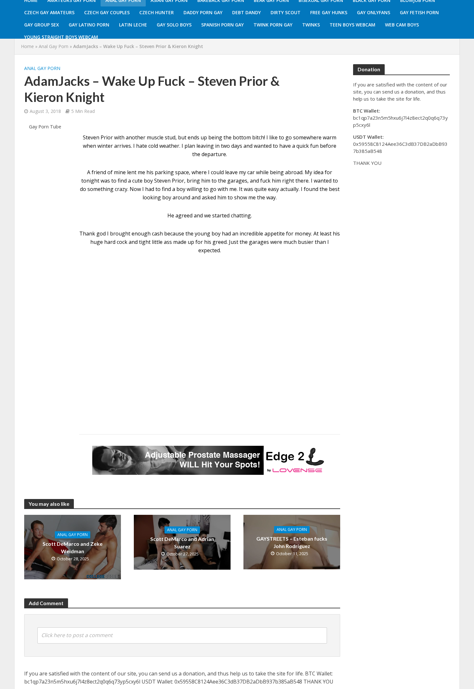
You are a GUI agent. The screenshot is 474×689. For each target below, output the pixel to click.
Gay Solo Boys (174, 25)
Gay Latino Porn (89, 25)
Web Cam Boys (402, 25)
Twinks (311, 25)
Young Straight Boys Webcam (61, 37)
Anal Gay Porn (53, 46)
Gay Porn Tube (45, 127)
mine (120, 172)
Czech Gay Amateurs (49, 12)
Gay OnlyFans (373, 12)
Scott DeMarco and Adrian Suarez (182, 542)
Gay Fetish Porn (419, 12)
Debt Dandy (246, 12)
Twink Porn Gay (272, 25)
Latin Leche (133, 25)
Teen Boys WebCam (352, 25)
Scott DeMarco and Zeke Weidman (73, 547)
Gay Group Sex (41, 25)
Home (27, 46)
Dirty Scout (286, 12)
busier (305, 241)
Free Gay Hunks (328, 12)
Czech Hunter (156, 12)
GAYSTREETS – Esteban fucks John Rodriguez (291, 542)
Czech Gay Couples (107, 12)
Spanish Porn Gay (222, 25)
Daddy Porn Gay (202, 12)
